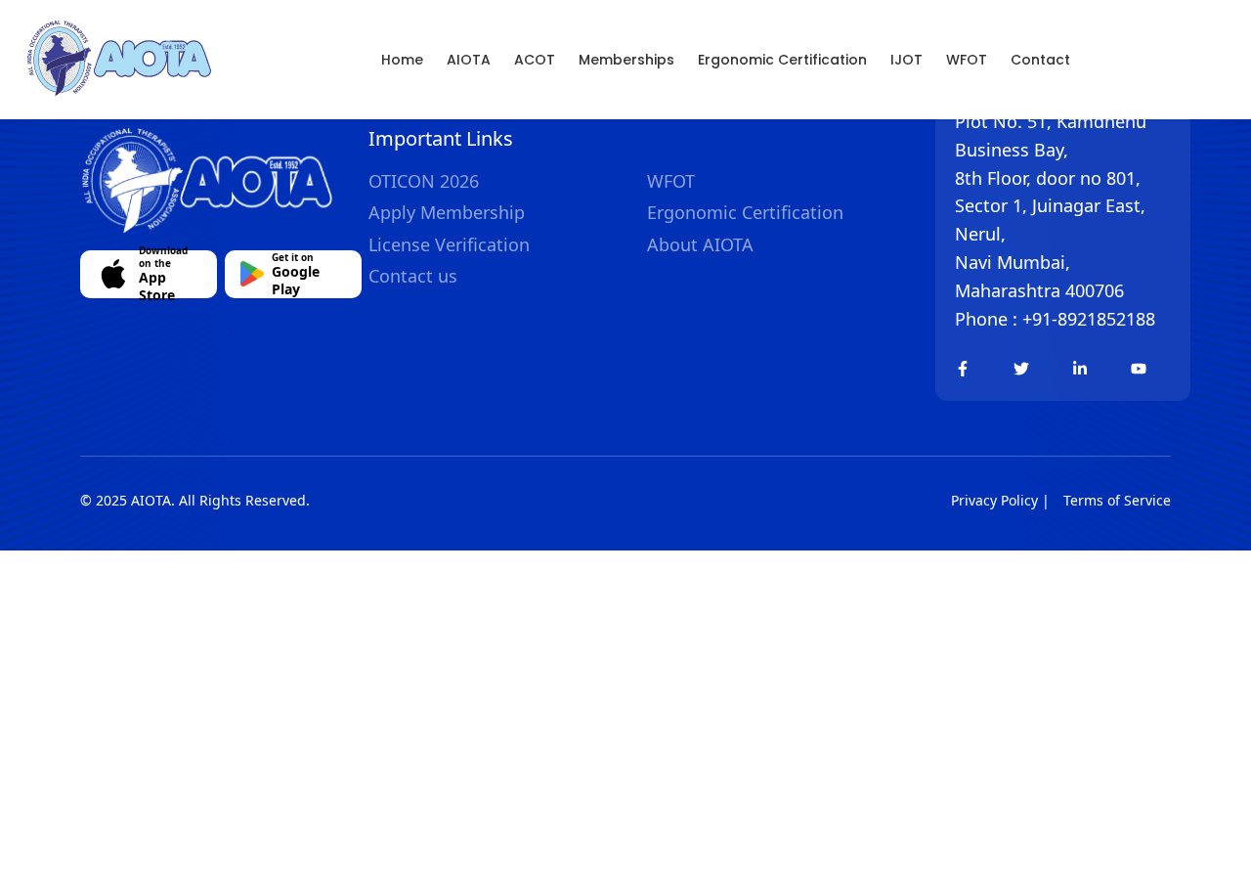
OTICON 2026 (423, 181)
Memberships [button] (626, 59)
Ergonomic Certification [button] (782, 59)
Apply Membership (446, 212)
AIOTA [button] (469, 59)
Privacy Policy (994, 500)
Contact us (412, 275)
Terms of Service (1117, 500)
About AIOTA (700, 244)
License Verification (449, 244)
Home (402, 59)
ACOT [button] (534, 59)
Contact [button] (1040, 59)
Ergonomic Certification (745, 212)
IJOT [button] (906, 59)
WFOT (966, 59)
